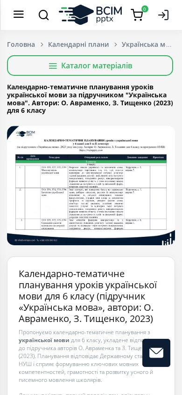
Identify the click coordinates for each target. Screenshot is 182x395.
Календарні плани (78, 44)
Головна (21, 44)
